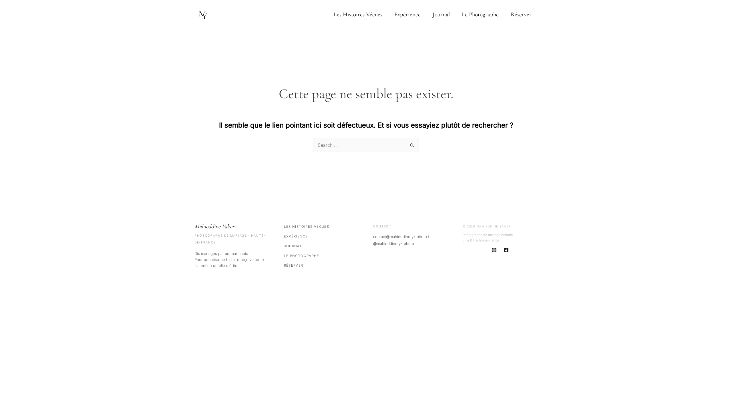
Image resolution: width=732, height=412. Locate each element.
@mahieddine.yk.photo (393, 243)
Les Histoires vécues (358, 14)
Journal (441, 14)
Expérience (407, 14)
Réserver (521, 14)
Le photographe (480, 14)
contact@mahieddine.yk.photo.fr (402, 236)
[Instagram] (494, 250)
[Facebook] (506, 250)
